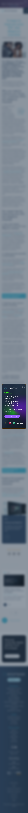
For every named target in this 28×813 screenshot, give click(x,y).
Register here (12, 416)
